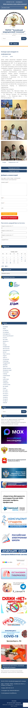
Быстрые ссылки (6, 7)
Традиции (5, 381)
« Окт (2, 266)
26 (3, 262)
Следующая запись (14, 171)
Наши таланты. (6, 354)
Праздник (5, 364)
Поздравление (6, 363)
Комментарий (5, 182)
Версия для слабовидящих (9, 217)
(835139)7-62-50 (10, 2)
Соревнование (6, 375)
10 (21, 257)
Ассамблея (5, 330)
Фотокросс (5, 393)
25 (25, 261)
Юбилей (5, 402)
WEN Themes (14, 706)
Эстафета (5, 401)
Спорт (4, 377)
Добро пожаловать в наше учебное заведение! (15, 4)
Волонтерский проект (8, 335)
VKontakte (14, 700)
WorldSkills (5, 326)
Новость (5, 357)
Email (2, 203)
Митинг (5, 352)
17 (21, 259)
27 (6, 262)
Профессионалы (7, 368)
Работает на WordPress (8, 704)
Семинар (5, 373)
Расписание (6, 372)
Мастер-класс (6, 348)
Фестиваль (5, 386)
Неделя (4, 355)
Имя (2, 197)
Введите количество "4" (7, 230)
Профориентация (7, 370)
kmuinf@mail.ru (19, 2)
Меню (15, 44)
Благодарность (6, 334)
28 (10, 262)
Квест (4, 343)
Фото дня (5, 390)
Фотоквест (5, 391)
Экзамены (5, 397)
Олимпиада (5, 361)
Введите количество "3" (7, 235)
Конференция (6, 346)
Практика (5, 366)
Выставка (5, 339)
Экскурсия (5, 399)
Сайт (2, 208)
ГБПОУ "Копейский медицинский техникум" (14, 31)
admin (11, 56)
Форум (4, 388)
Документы (5, 341)
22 (14, 261)
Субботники (6, 379)
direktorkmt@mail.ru (14, 690)
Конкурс (4, 162)
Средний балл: (4, 239)
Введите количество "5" (7, 226)
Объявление (6, 359)
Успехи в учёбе (6, 384)
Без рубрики (6, 332)
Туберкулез (5, 382)
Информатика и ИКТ (13, 162)
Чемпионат (5, 395)
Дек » (6, 266)
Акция (4, 328)
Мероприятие (6, 350)
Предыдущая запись (14, 168)
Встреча (5, 337)
